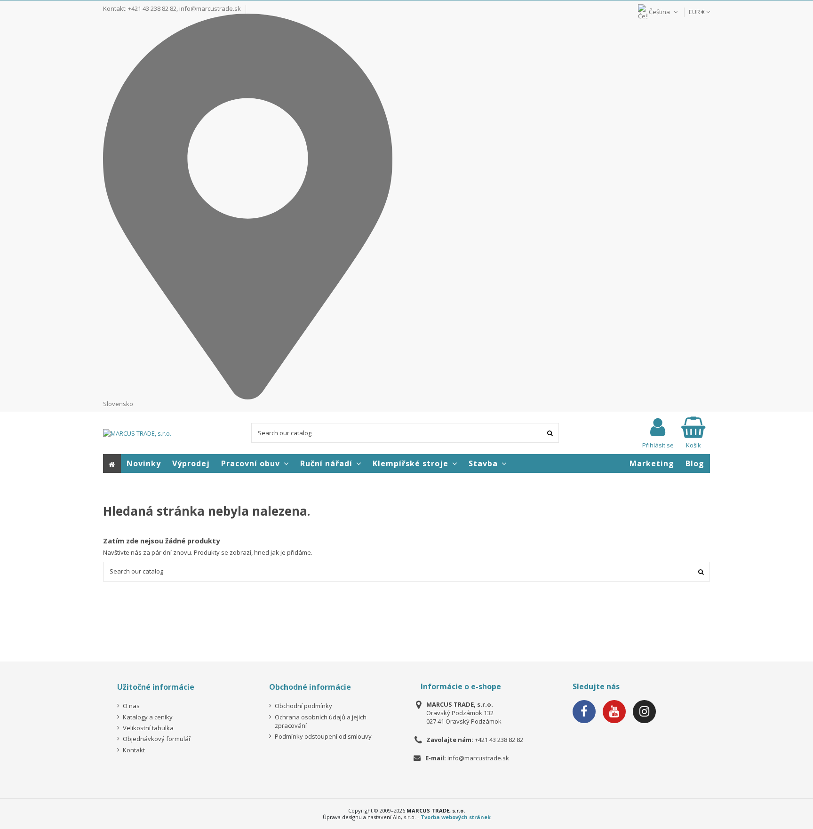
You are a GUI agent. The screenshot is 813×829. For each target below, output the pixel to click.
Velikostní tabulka (148, 728)
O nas (131, 705)
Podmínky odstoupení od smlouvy (323, 736)
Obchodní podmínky (303, 705)
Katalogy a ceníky (148, 717)
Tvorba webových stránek (456, 817)
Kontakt (134, 750)
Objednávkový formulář (157, 738)
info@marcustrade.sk (210, 8)
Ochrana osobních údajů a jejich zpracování (321, 721)
